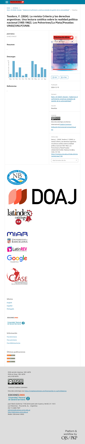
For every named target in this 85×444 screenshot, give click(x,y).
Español (9, 306)
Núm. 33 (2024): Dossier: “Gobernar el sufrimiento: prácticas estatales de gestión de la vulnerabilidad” (38, 10)
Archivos (15, 8)
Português (10, 309)
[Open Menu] (7, 2)
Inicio (8, 8)
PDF (55, 77)
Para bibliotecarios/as (13, 343)
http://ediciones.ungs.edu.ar (18, 412)
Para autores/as (12, 340)
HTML (65, 77)
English (9, 303)
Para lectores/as (12, 337)
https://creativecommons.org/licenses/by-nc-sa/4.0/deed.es (46, 391)
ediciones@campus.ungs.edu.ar (19, 410)
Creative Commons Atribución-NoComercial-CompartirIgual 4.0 (63, 127)
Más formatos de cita (59, 160)
